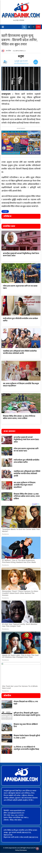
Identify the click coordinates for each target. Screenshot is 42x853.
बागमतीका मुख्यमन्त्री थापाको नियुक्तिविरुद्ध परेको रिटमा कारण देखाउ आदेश (21, 254)
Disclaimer (23, 850)
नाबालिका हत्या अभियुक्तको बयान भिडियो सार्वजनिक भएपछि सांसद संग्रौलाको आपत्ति (20, 352)
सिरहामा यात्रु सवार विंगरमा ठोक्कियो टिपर (26, 725)
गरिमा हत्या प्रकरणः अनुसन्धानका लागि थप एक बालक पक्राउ (20, 287)
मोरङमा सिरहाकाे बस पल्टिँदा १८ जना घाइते (26, 702)
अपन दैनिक (8, 51)
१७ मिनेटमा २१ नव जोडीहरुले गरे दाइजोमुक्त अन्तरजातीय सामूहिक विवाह (26, 748)
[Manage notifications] (37, 848)
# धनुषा (5, 211)
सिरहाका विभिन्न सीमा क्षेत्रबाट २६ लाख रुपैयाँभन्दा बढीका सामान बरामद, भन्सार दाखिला (19, 417)
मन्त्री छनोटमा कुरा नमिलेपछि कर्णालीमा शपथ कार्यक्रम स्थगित (20, 319)
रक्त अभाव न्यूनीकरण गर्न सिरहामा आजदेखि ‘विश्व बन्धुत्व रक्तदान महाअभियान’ (21, 384)
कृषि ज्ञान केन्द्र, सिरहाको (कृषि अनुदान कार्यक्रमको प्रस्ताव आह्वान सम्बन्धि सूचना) (27, 714)
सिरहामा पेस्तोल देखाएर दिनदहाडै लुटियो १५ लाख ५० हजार (27, 736)
